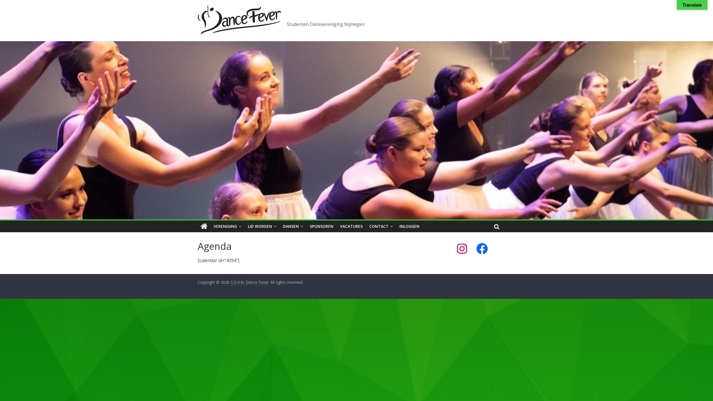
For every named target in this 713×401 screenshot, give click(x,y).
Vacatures (351, 226)
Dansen (291, 226)
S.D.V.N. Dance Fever (348, 13)
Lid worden (260, 226)
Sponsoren (321, 226)
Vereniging (225, 226)
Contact (379, 226)
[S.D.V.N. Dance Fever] (204, 226)
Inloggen (409, 226)
